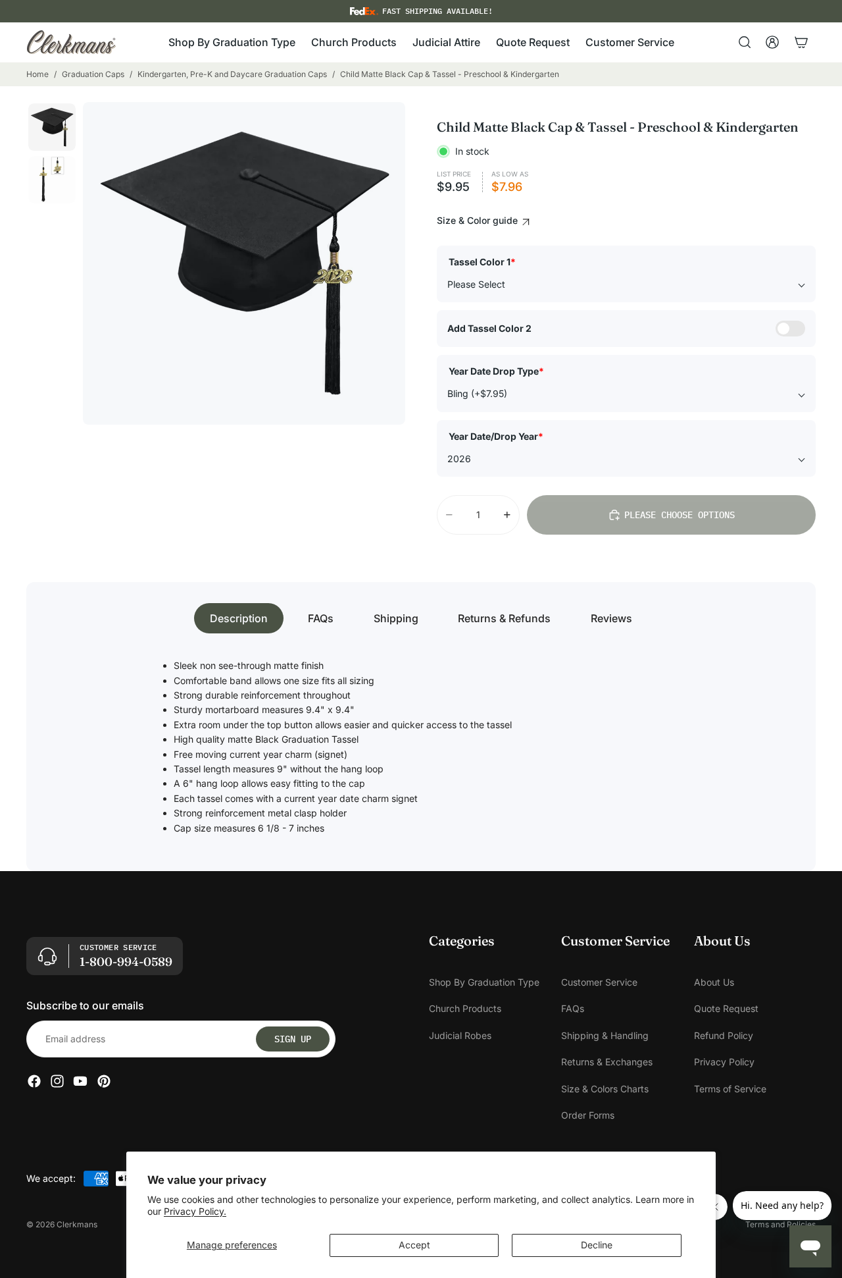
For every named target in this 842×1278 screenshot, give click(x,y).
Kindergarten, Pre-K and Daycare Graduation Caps (232, 74)
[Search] (744, 42)
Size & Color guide (478, 220)
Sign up (292, 1039)
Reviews (611, 618)
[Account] (772, 42)
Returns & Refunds (504, 618)
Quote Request (726, 1009)
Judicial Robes (460, 1035)
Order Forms (587, 1115)
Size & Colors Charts (605, 1088)
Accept (414, 1244)
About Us (714, 982)
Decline (596, 1244)
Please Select (476, 284)
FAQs (321, 618)
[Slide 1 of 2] (52, 127)
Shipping (396, 618)
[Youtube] (80, 1082)
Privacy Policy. (195, 1211)
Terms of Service (730, 1088)
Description (239, 618)
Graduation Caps (93, 74)
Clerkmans (77, 1224)
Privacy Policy (724, 1062)
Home (37, 74)
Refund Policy (723, 1035)
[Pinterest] (104, 1082)
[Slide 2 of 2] (52, 179)
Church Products (465, 1009)
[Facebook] (34, 1082)
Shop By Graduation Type (484, 982)
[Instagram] (57, 1082)
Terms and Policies (780, 1224)
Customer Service (599, 982)
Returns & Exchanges (607, 1062)
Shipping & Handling (605, 1035)
